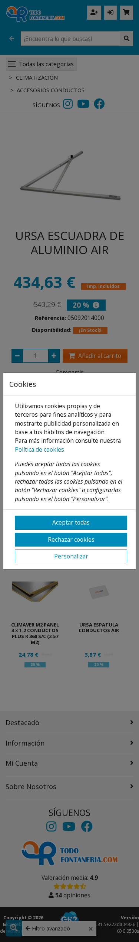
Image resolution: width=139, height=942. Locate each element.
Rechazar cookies (71, 539)
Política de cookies (39, 449)
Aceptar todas (71, 522)
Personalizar (71, 556)
